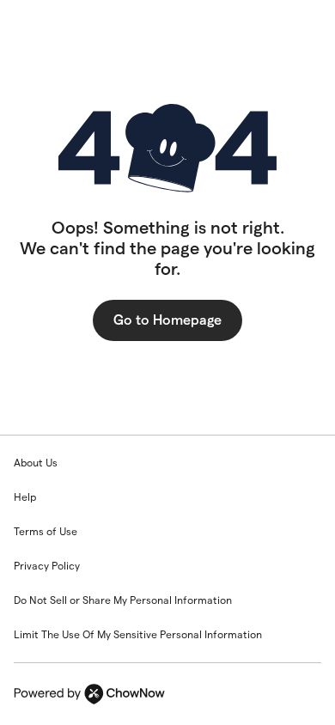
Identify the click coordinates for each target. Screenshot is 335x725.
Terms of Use (45, 531)
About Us (36, 462)
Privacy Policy (47, 565)
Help (25, 497)
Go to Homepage (167, 320)
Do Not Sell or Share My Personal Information (123, 600)
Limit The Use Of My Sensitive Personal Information (138, 634)
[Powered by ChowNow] (167, 694)
